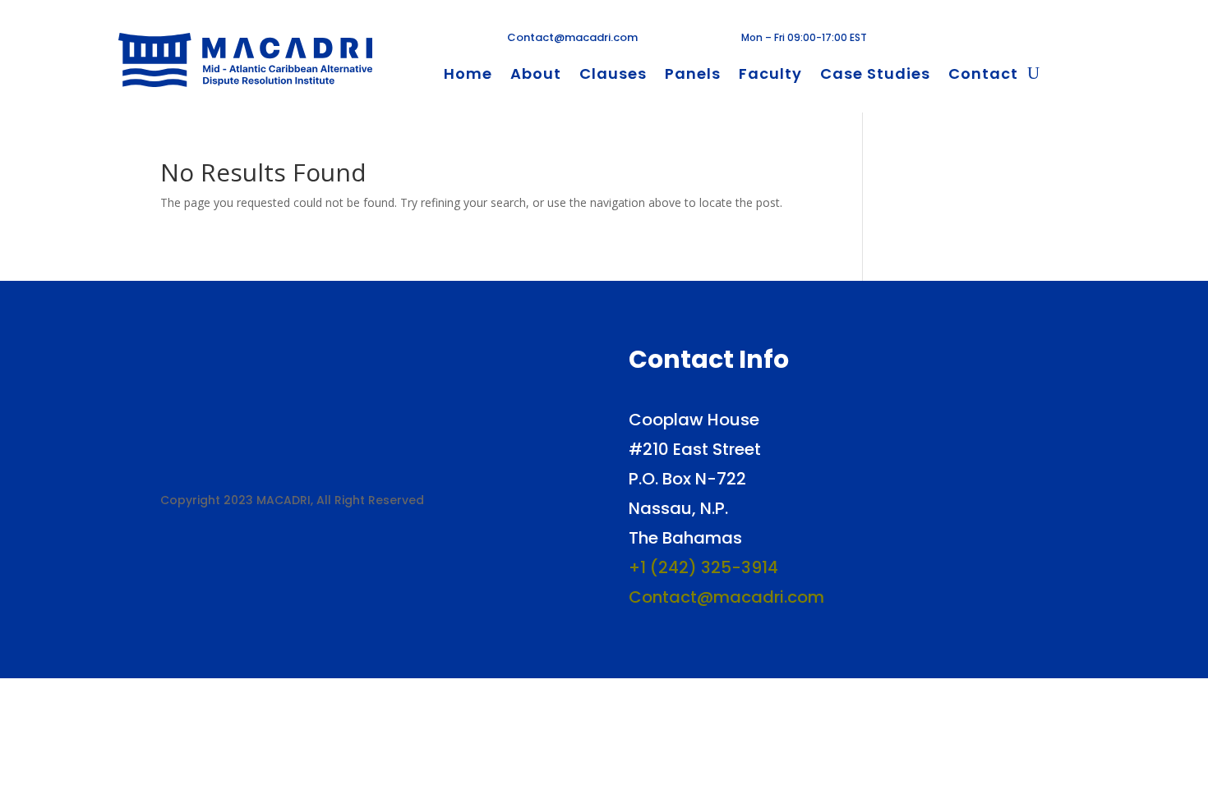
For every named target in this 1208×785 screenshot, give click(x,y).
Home (468, 76)
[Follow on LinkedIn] (998, 39)
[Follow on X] (972, 39)
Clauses (613, 76)
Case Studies (875, 76)
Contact (983, 76)
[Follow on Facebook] (946, 39)
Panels (693, 76)
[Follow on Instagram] (1025, 39)
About (535, 76)
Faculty (770, 76)
